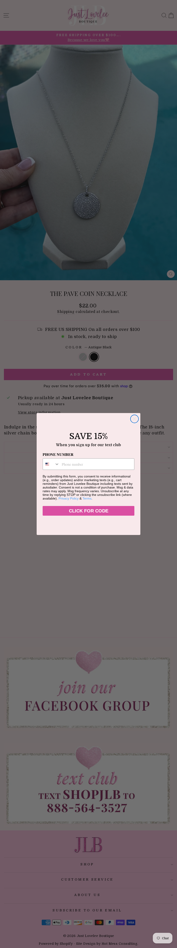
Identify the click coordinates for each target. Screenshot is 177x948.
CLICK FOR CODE (88, 510)
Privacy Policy (69, 498)
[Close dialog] (134, 419)
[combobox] (51, 464)
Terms (87, 498)
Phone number (58, 454)
